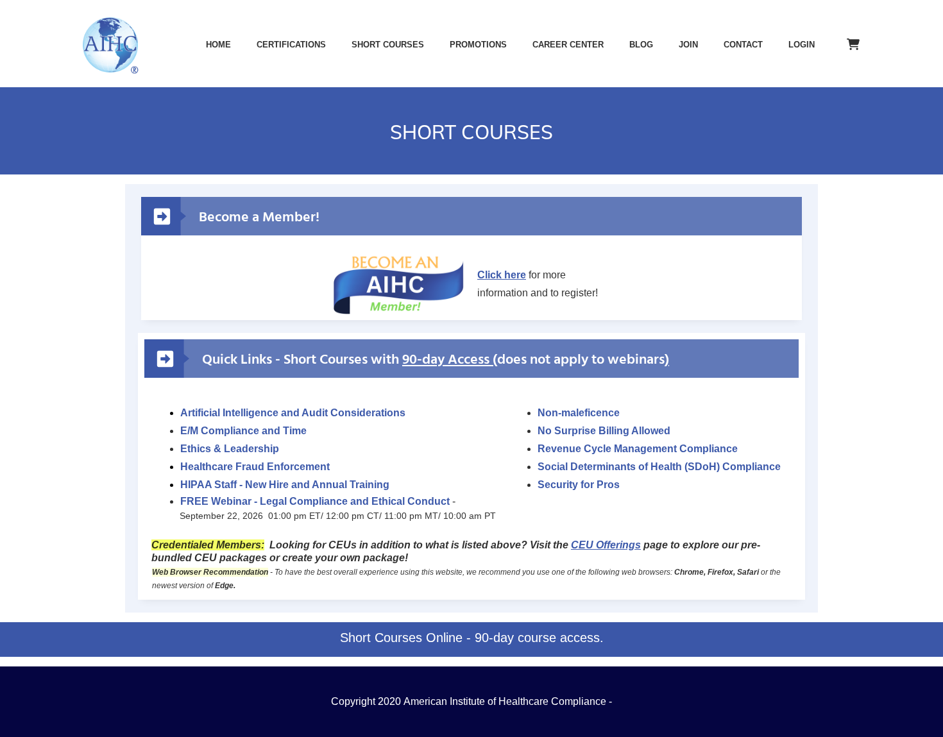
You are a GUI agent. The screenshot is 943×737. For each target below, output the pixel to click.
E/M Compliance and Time (243, 430)
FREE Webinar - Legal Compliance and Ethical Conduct (315, 501)
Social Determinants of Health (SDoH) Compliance (659, 466)
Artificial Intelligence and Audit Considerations (292, 412)
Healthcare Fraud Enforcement (255, 466)
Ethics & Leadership (229, 448)
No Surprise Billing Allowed (604, 430)
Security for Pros (579, 484)
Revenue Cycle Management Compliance (638, 448)
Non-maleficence (579, 412)
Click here (501, 274)
